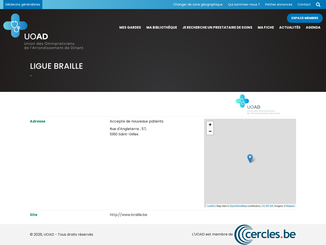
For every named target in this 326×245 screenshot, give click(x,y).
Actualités (289, 27)
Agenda (313, 27)
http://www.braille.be (128, 214)
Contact (304, 4)
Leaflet (211, 205)
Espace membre (304, 18)
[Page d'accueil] (43, 31)
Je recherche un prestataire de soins (217, 27)
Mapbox (290, 205)
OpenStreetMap (238, 205)
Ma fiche (266, 27)
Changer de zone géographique (198, 4)
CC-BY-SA (267, 205)
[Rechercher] (318, 4)
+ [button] (210, 124)
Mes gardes (130, 27)
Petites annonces (278, 4)
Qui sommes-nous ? (244, 4)
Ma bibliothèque (161, 27)
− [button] (210, 131)
